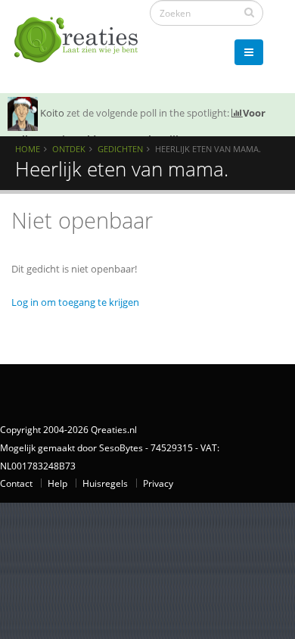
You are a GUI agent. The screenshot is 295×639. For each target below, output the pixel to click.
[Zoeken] (249, 12)
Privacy (158, 483)
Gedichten (120, 148)
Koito (52, 113)
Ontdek (68, 148)
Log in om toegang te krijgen (75, 302)
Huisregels (105, 483)
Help (57, 483)
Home (27, 148)
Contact (16, 483)
